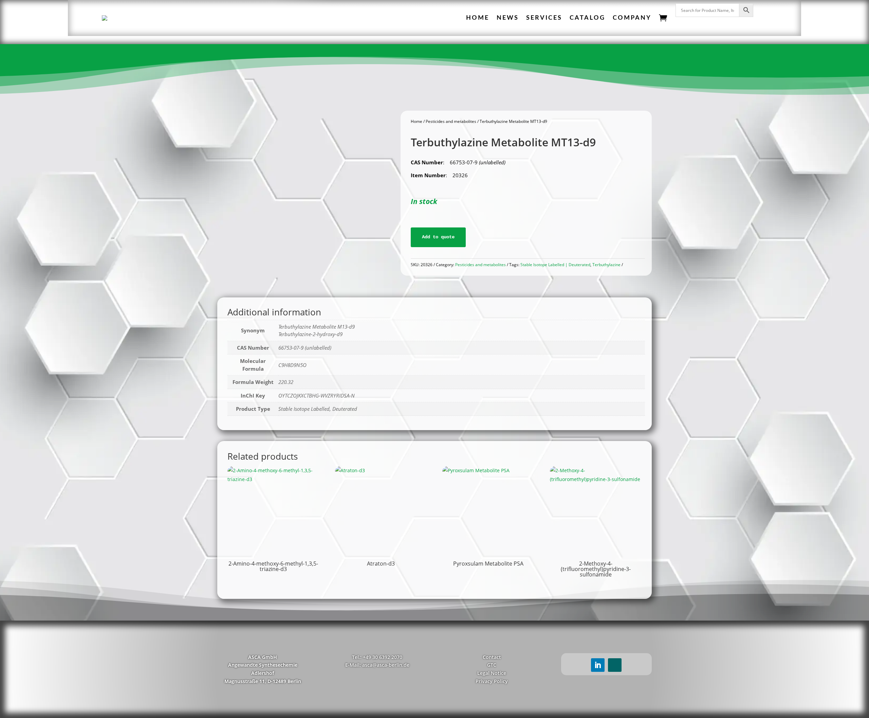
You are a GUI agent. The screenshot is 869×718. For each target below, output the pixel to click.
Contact (492, 657)
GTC (491, 665)
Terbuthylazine (606, 265)
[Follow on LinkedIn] (598, 665)
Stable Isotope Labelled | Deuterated (555, 265)
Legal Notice (491, 673)
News (508, 18)
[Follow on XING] (615, 665)
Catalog (587, 18)
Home (477, 18)
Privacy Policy (492, 681)
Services (544, 18)
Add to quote (438, 237)
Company (632, 18)
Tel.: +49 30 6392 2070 (377, 657)
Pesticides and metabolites (451, 121)
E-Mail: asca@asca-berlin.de (377, 665)
